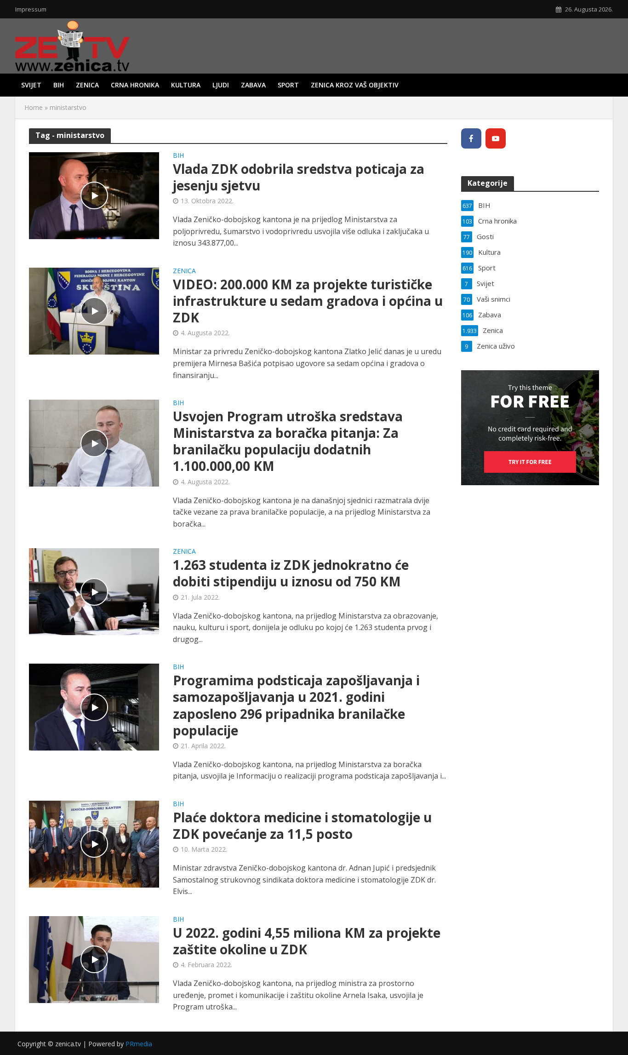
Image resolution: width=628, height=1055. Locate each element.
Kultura (185, 84)
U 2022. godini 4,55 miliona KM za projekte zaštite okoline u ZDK (306, 941)
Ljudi (220, 84)
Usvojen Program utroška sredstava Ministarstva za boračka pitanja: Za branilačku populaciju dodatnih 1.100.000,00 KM (288, 441)
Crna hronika (135, 84)
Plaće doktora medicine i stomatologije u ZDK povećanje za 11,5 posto (302, 825)
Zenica (87, 84)
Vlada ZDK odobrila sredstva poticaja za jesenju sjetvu (298, 177)
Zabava (253, 84)
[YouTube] (495, 138)
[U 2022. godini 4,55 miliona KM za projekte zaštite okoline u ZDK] (94, 959)
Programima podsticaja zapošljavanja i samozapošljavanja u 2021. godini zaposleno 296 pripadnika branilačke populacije (296, 705)
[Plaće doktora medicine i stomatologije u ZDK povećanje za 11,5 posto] (94, 843)
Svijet (31, 84)
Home (33, 107)
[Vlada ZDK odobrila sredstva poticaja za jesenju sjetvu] (94, 195)
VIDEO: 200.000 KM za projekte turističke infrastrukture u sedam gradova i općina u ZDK (308, 301)
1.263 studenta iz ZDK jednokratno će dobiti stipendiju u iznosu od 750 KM (291, 573)
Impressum (30, 9)
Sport (288, 84)
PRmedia (139, 1043)
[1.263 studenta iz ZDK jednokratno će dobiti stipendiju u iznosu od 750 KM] (94, 591)
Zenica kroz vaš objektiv (355, 84)
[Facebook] (471, 138)
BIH (58, 84)
